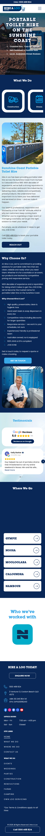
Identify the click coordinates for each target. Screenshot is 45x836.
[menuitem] (22, 736)
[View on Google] (7, 453)
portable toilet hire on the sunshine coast (22, 30)
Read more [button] (10, 470)
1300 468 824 (25, 2)
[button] (2, 461)
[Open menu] (39, 8)
